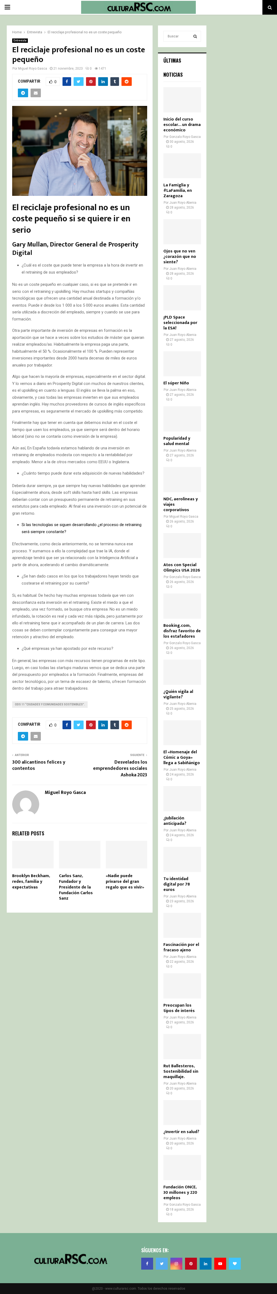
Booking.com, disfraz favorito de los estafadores (182, 631)
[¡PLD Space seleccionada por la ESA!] (182, 297)
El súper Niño (176, 383)
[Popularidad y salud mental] (182, 419)
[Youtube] (220, 1264)
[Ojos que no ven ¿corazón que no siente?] (182, 231)
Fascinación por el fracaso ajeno (181, 947)
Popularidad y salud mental (176, 441)
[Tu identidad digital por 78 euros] (182, 859)
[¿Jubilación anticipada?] (182, 798)
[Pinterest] (191, 1264)
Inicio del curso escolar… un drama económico (182, 125)
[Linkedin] (206, 1264)
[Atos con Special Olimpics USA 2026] (182, 545)
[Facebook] (147, 1264)
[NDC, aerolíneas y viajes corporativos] (182, 479)
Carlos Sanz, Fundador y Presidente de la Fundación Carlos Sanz (76, 887)
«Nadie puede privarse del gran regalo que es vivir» (125, 881)
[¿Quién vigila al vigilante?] (182, 672)
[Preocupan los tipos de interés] (182, 985)
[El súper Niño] (182, 364)
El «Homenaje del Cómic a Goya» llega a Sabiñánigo (181, 757)
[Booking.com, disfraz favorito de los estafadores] (182, 606)
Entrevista (20, 40)
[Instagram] (176, 1264)
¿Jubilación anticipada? (174, 821)
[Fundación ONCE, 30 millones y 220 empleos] (182, 1167)
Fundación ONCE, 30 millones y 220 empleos (180, 1192)
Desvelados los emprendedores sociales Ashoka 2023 (120, 768)
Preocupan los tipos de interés (179, 1008)
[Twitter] (162, 1264)
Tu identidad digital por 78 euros (176, 884)
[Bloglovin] (235, 1264)
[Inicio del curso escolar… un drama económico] (182, 99)
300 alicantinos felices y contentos (38, 765)
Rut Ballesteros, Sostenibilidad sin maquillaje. (180, 1071)
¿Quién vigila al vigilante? (178, 694)
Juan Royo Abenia (182, 203)
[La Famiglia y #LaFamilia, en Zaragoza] (182, 166)
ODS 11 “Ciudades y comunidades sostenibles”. (50, 704)
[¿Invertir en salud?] (182, 1112)
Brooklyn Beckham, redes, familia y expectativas (31, 881)
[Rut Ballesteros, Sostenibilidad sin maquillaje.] (182, 1046)
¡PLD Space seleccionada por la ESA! (180, 323)
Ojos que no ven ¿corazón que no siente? (179, 257)
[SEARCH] (195, 36)
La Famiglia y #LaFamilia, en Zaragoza (177, 190)
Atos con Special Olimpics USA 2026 (181, 567)
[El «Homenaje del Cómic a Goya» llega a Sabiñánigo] (182, 732)
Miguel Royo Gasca (32, 68)
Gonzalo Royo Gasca (185, 137)
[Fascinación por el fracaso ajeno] (182, 925)
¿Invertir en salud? (181, 1132)
